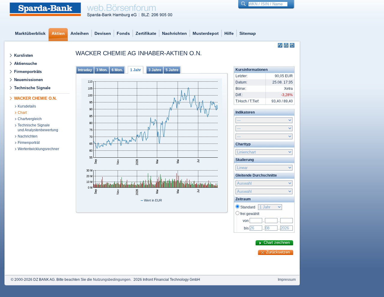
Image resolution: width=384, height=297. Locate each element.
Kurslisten (23, 55)
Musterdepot (206, 33)
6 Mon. (117, 70)
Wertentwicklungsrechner (38, 149)
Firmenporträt (29, 143)
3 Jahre (154, 70)
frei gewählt (249, 214)
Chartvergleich (30, 119)
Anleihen (79, 33)
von (246, 221)
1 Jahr (135, 70)
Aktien (58, 33)
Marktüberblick (30, 33)
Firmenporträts (28, 71)
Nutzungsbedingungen (111, 279)
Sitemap (247, 33)
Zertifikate (146, 33)
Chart (22, 113)
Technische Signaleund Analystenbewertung (38, 127)
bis (246, 228)
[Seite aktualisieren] (280, 45)
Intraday (85, 70)
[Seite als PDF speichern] (292, 45)
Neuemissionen (28, 79)
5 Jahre (172, 70)
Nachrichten (174, 33)
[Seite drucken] (286, 45)
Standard (248, 207)
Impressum (287, 279)
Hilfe (229, 33)
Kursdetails (27, 106)
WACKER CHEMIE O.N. (35, 98)
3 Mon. (101, 70)
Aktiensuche (25, 63)
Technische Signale (32, 88)
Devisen (102, 33)
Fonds (123, 33)
